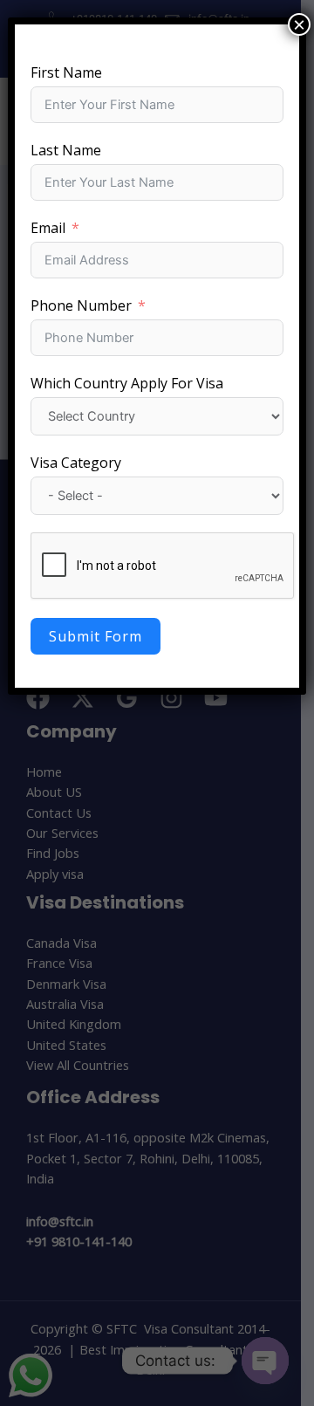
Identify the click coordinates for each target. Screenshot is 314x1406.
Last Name (66, 150)
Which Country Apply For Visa (127, 383)
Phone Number (81, 305)
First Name (66, 72)
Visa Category (76, 462)
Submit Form (95, 636)
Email (48, 227)
